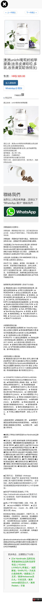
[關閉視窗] (4, 6)
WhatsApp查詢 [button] (13, 88)
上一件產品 (10, 12)
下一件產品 (31, 12)
